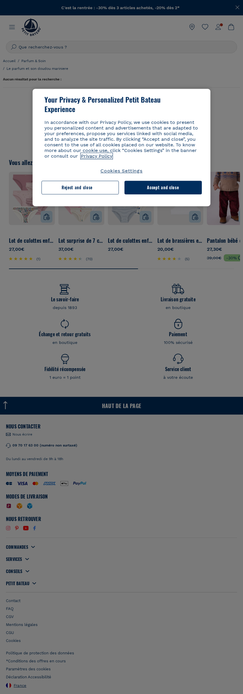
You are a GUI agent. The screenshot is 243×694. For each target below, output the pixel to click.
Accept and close (163, 188)
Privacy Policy (96, 156)
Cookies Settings (121, 171)
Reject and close (77, 188)
